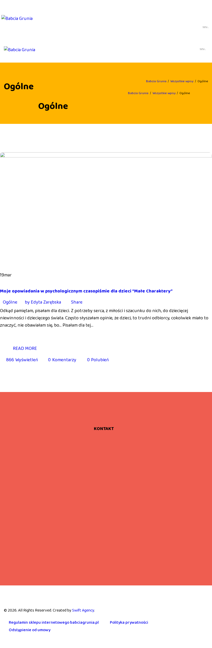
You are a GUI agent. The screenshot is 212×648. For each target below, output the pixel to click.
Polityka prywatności (129, 622)
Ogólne (10, 302)
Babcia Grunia (156, 81)
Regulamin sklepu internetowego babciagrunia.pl (54, 622)
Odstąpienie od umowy (29, 630)
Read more (25, 348)
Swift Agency (83, 610)
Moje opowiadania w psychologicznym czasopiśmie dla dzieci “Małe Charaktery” (86, 291)
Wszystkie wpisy (181, 81)
